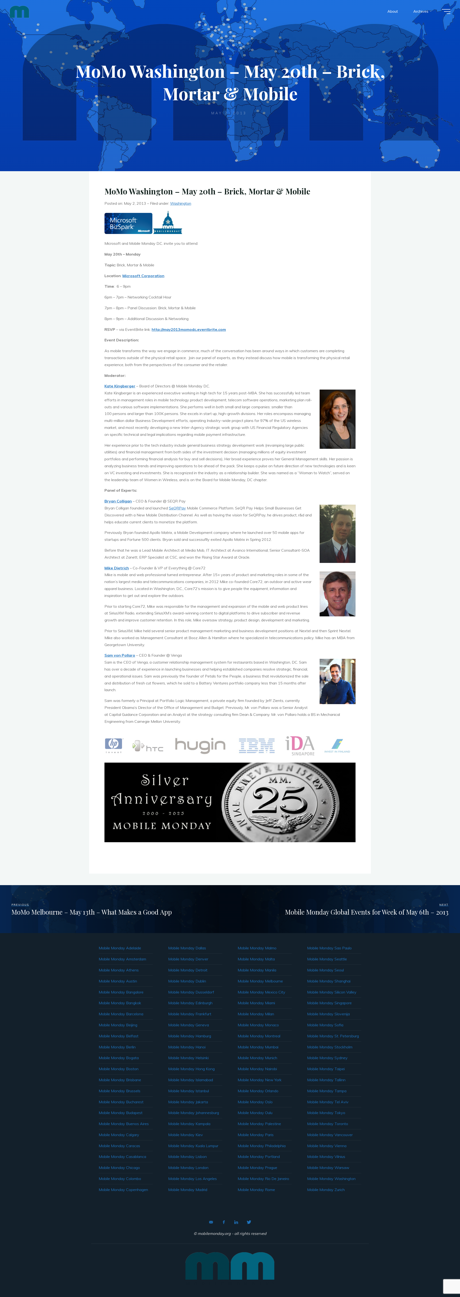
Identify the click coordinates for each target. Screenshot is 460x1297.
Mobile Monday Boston (118, 1068)
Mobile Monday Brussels (119, 1090)
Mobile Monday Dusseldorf (191, 992)
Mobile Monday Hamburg (189, 1036)
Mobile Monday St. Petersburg (333, 1036)
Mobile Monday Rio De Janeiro (263, 1178)
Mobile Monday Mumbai (258, 1047)
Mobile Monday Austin (118, 981)
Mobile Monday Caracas (119, 1145)
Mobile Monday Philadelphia (262, 1145)
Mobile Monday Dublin (187, 981)
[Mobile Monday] (19, 11)
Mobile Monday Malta (256, 959)
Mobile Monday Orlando (258, 1090)
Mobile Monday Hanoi (187, 1047)
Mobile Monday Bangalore (121, 992)
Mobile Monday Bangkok (120, 1002)
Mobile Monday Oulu (255, 1112)
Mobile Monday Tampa (326, 1090)
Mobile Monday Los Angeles (192, 1178)
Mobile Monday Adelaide (120, 948)
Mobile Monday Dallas (187, 948)
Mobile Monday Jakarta (188, 1101)
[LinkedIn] (236, 1222)
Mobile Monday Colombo (120, 1178)
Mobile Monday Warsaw (328, 1167)
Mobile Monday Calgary (119, 1134)
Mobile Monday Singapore (329, 1002)
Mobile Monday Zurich (326, 1189)
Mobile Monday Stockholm (329, 1047)
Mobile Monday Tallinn (326, 1079)
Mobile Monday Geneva (188, 1024)
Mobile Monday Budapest (121, 1112)
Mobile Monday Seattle (327, 959)
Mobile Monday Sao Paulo (329, 948)
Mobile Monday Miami (256, 1002)
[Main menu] (446, 11)
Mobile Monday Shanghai (329, 981)
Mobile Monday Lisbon (187, 1156)
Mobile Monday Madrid (187, 1189)
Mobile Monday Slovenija (328, 1013)
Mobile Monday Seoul (325, 970)
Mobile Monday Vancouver (330, 1134)
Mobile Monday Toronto (327, 1123)
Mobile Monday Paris (256, 1134)
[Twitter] (248, 1222)
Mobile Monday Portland (259, 1156)
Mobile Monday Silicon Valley (331, 992)
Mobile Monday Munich (257, 1057)
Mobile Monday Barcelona (121, 1013)
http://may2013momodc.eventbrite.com (189, 329)
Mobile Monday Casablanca (122, 1156)
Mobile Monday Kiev (185, 1134)
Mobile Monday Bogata (119, 1057)
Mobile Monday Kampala (189, 1123)
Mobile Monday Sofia (325, 1024)
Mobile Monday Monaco (258, 1024)
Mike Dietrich (116, 568)
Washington (180, 203)
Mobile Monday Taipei (326, 1068)
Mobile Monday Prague (257, 1167)
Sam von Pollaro (119, 655)
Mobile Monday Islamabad (190, 1079)
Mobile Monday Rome (256, 1189)
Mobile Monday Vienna (326, 1145)
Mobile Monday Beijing (118, 1024)
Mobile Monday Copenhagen (123, 1189)
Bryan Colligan (118, 501)
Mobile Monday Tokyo (326, 1112)
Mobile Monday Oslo (255, 1101)
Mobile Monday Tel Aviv (328, 1101)
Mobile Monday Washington (331, 1178)
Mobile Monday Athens (119, 970)
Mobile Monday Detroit (187, 970)
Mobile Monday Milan (256, 1013)
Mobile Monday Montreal (259, 1036)
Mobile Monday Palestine (259, 1123)
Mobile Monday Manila (257, 970)
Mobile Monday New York (260, 1079)
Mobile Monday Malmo (257, 948)
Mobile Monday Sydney (327, 1057)
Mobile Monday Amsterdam (122, 959)
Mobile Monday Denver (188, 959)
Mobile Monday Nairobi (257, 1068)
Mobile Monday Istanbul (188, 1090)
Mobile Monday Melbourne (260, 981)
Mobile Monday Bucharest (121, 1101)
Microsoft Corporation (143, 275)
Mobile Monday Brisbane (120, 1079)
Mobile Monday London (188, 1167)
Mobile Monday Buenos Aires (124, 1123)
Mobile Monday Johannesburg (193, 1112)
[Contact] (211, 1222)
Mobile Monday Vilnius (326, 1156)
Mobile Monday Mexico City (261, 992)
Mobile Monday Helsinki (188, 1057)
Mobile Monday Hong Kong (191, 1068)
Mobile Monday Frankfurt (189, 1013)
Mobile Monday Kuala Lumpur (193, 1145)
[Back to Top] (441, 1278)
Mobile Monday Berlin (117, 1047)
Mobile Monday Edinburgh (190, 1002)
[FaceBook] (223, 1222)
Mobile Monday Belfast (118, 1036)
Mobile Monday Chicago (119, 1167)
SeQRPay (177, 508)
